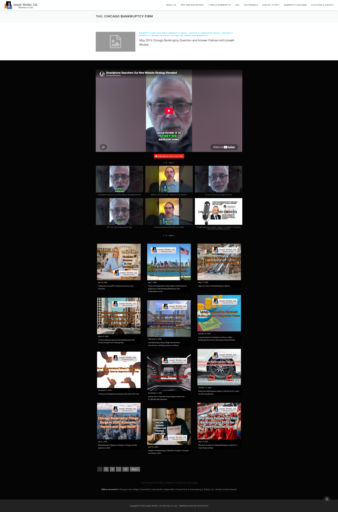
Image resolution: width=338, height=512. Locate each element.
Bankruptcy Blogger (295, 5)
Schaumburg (195, 489)
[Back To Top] (327, 499)
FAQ (237, 5)
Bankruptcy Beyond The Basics (154, 35)
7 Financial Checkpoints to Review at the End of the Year (118, 394)
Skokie (207, 489)
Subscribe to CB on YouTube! (170, 156)
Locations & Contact (322, 5)
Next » (135, 469)
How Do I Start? (271, 5)
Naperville (169, 489)
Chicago (123, 489)
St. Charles (217, 489)
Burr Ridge (134, 489)
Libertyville (157, 489)
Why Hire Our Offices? (192, 5)
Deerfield (145, 489)
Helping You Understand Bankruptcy (189, 35)
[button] (171, 162)
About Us (171, 5)
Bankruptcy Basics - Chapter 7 (216, 33)
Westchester (230, 489)
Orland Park (181, 489)
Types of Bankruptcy (219, 5)
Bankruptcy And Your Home (153, 33)
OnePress (183, 505)
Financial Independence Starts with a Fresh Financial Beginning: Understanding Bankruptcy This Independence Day (167, 288)
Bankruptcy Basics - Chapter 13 (184, 33)
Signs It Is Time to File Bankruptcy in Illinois (214, 286)
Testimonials (251, 5)
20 (125, 469)
